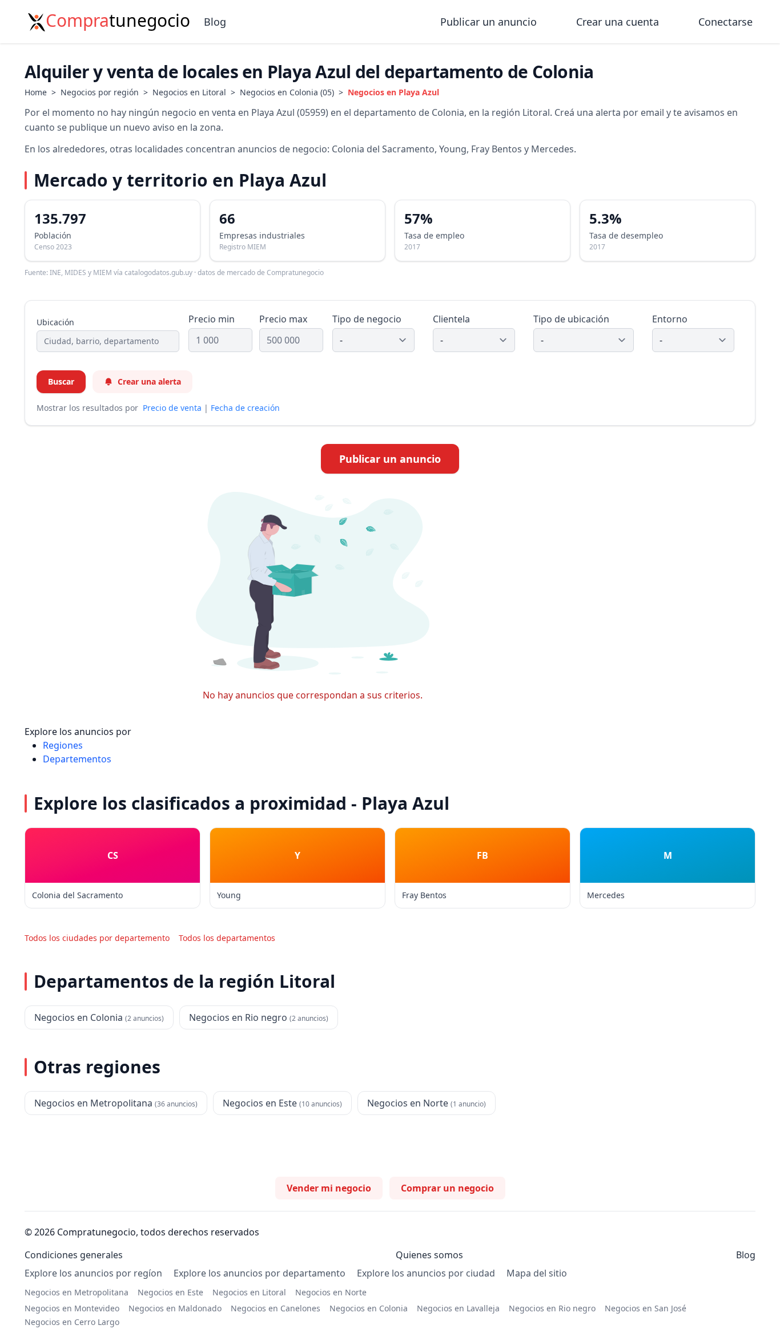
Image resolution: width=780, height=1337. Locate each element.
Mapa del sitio (536, 1273)
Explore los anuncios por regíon (93, 1273)
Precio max (283, 319)
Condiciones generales (74, 1255)
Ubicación (55, 322)
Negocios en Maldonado (175, 1308)
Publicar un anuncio (490, 22)
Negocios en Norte (331, 1292)
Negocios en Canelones (275, 1308)
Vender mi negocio (329, 1188)
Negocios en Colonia (368, 1308)
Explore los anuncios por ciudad (426, 1273)
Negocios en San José (645, 1308)
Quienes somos (429, 1255)
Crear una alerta (149, 381)
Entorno (669, 319)
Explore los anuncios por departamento (259, 1273)
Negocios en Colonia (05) (287, 92)
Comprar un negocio (447, 1188)
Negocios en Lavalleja (458, 1308)
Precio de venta (172, 407)
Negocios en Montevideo (72, 1308)
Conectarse (725, 22)
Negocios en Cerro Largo (72, 1321)
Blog (215, 22)
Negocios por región (100, 92)
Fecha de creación (245, 407)
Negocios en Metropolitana (76, 1292)
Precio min (211, 319)
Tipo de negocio (366, 319)
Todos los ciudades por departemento (97, 937)
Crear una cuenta (617, 22)
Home (36, 92)
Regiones (63, 745)
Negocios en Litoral (189, 92)
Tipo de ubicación (571, 319)
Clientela (451, 319)
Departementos (77, 759)
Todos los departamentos (227, 937)
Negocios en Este (170, 1292)
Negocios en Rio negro (552, 1308)
